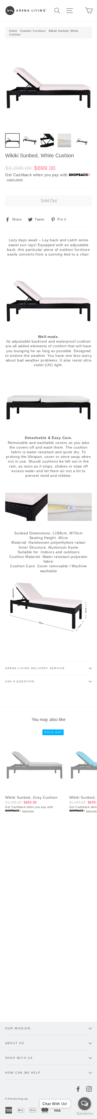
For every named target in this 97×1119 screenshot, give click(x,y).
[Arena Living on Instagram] (89, 1089)
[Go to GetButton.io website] (84, 1113)
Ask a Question (19, 681)
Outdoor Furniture (33, 30)
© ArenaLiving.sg (16, 1098)
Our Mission (18, 1028)
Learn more (15, 179)
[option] (48, 87)
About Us (14, 1043)
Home (13, 30)
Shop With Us (19, 1057)
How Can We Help (23, 1072)
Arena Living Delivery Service (35, 668)
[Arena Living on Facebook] (78, 1089)
